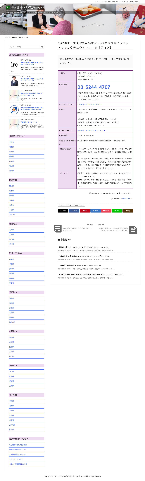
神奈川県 (12, 214)
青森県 (11, 147)
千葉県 (11, 210)
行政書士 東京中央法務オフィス (90, 130)
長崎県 (11, 410)
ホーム (99, 2)
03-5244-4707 (93, 87)
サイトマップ (124, 2)
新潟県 (11, 230)
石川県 (11, 239)
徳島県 (11, 376)
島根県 (11, 342)
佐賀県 (11, 406)
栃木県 (11, 191)
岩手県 (11, 156)
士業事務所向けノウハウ (17, 454)
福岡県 (11, 401)
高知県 (11, 386)
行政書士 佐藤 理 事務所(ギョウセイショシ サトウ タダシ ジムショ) (84, 256)
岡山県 (11, 347)
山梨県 (11, 259)
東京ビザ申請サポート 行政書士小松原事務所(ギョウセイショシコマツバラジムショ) (91, 274)
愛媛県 (11, 381)
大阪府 (11, 308)
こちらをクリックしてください (89, 104)
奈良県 (11, 317)
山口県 (11, 356)
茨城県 (11, 186)
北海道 (11, 142)
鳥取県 (11, 337)
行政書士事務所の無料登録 (110, 2)
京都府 (11, 303)
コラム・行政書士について (18, 464)
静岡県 (11, 269)
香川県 (11, 371)
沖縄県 (11, 430)
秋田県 (11, 152)
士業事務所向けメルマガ (17, 449)
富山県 (11, 234)
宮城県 (11, 166)
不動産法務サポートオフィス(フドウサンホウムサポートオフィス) (84, 247)
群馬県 (11, 195)
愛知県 (11, 273)
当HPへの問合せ (135, 2)
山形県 (11, 161)
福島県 (11, 171)
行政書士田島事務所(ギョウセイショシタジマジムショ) (80, 265)
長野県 (11, 264)
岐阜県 (11, 278)
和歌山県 (12, 322)
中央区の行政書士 (25, 37)
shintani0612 (127, 199)
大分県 (11, 415)
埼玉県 (11, 200)
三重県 (11, 283)
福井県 (11, 244)
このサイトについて (16, 459)
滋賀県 (11, 298)
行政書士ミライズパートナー (30, 122)
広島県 (11, 351)
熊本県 (11, 420)
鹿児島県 (12, 425)
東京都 (15, 37)
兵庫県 (11, 312)
